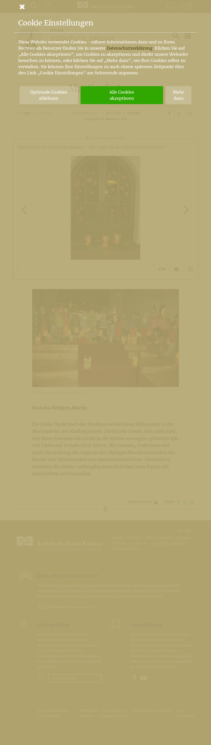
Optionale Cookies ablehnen (48, 95)
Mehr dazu (178, 95)
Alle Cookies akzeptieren (121, 95)
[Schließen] (105, 6)
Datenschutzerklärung (130, 48)
